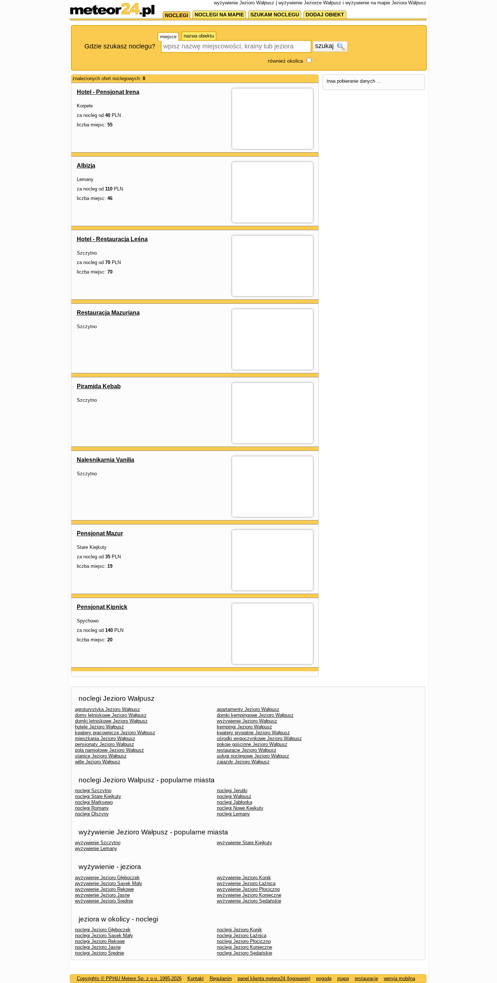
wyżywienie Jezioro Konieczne (249, 895)
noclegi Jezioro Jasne (98, 947)
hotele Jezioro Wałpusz (99, 727)
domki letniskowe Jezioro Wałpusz (111, 721)
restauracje (366, 978)
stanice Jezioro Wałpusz (101, 756)
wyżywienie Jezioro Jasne (102, 895)
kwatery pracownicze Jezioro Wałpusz (115, 732)
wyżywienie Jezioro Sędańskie (249, 901)
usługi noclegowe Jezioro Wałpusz (253, 756)
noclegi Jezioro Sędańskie (244, 953)
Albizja (86, 165)
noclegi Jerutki (232, 790)
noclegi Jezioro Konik (239, 929)
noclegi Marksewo (94, 802)
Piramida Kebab (99, 386)
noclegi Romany (92, 808)
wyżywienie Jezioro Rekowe (104, 889)
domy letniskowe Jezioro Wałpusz (111, 715)
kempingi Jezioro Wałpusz (244, 727)
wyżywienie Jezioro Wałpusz (247, 721)
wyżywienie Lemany (96, 848)
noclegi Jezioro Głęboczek (103, 929)
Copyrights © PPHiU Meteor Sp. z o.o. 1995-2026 (129, 978)
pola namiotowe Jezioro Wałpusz (109, 750)
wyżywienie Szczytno (97, 842)
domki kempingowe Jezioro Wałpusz (255, 715)
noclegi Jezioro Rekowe (100, 941)
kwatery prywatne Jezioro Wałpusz (253, 732)
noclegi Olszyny (92, 814)
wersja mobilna (399, 978)
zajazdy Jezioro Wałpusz (243, 761)
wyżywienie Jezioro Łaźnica (246, 883)
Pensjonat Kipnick (102, 607)
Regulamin (221, 978)
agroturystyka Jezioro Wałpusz (107, 709)
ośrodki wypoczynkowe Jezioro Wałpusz (259, 738)
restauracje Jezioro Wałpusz (247, 750)
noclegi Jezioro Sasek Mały (104, 935)
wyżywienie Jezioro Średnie (104, 901)
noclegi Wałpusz (234, 796)
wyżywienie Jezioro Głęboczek (107, 877)
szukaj (325, 46)
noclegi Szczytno (93, 790)
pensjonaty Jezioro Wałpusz (104, 744)
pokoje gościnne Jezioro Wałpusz (252, 744)
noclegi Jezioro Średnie (99, 953)
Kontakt (195, 978)
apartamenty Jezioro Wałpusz (248, 709)
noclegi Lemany (233, 814)
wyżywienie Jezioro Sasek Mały (108, 883)
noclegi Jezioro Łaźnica (241, 935)
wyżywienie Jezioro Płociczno (248, 889)
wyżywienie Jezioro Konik (244, 877)
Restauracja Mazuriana (108, 313)
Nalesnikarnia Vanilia (105, 460)
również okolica (285, 61)
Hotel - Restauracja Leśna (112, 239)
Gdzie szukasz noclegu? (119, 46)
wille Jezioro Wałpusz (97, 761)
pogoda (323, 978)
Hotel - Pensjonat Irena (108, 92)
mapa (343, 978)
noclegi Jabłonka (234, 802)
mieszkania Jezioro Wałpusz (105, 738)
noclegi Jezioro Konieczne (244, 947)
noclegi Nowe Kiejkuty (240, 808)
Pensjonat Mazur (100, 533)
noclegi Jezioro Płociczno (244, 941)
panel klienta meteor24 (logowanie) (274, 978)
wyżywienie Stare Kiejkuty (244, 842)
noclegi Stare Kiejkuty (98, 796)
